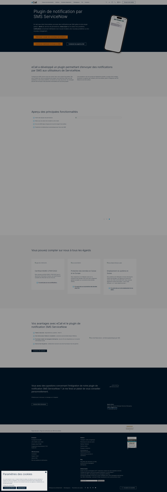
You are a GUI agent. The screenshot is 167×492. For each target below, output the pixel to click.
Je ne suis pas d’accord (9, 487)
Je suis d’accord (21, 487)
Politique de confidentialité (8, 485)
